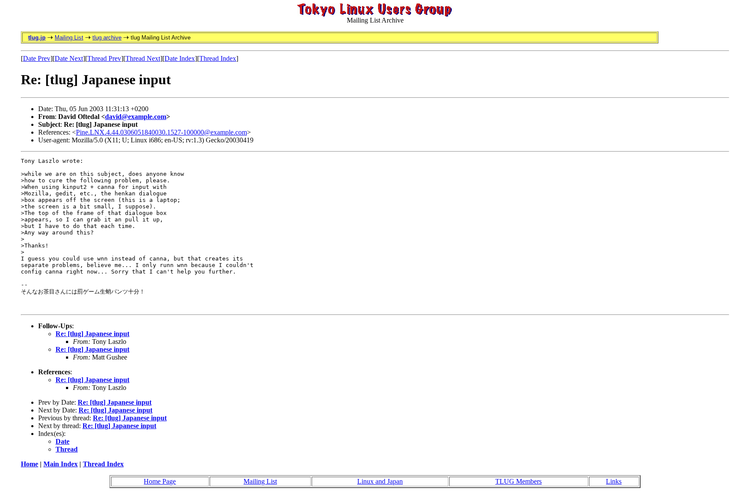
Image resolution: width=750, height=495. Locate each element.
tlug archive (107, 37)
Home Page (160, 481)
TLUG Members (518, 481)
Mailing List (69, 37)
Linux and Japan (380, 481)
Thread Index (217, 58)
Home (29, 464)
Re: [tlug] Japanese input (92, 333)
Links (614, 481)
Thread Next (142, 58)
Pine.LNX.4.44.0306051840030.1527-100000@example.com (161, 132)
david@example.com (135, 116)
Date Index (179, 58)
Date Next (69, 58)
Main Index (60, 464)
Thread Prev (104, 58)
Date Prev (36, 58)
